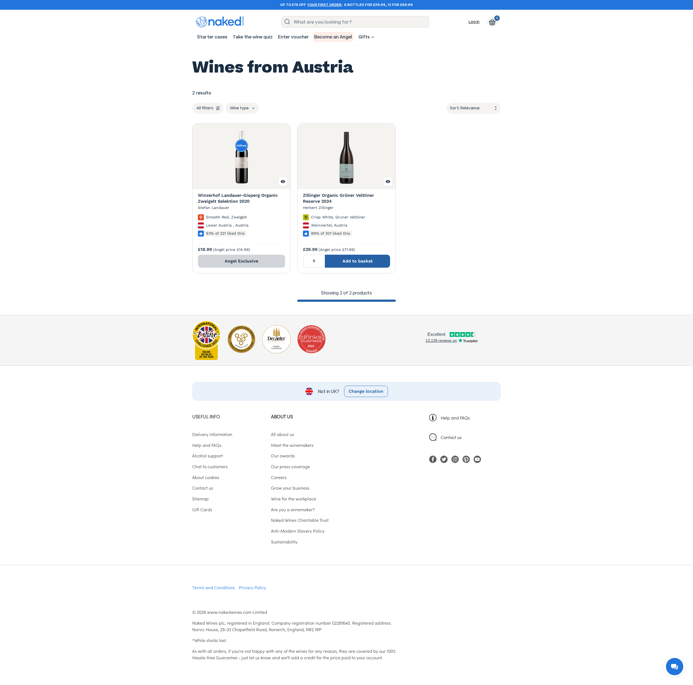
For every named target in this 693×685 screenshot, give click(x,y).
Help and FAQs (455, 418)
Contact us (451, 437)
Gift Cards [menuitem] (202, 509)
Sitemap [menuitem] (200, 499)
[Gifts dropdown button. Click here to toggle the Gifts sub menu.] (372, 37)
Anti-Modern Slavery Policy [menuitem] (298, 531)
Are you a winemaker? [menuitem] (293, 509)
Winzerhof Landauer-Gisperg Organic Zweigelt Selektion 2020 (238, 198)
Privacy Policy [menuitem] (252, 587)
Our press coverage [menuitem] (290, 466)
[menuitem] (212, 37)
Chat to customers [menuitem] (210, 466)
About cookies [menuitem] (205, 477)
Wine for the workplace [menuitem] (293, 499)
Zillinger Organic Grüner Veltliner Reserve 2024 (338, 198)
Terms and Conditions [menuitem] (213, 587)
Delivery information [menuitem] (212, 434)
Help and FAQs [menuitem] (206, 445)
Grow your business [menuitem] (290, 488)
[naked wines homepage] (219, 22)
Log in (474, 21)
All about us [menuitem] (282, 434)
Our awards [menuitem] (283, 455)
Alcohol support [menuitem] (207, 455)
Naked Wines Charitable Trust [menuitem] (300, 520)
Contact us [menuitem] (202, 488)
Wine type (239, 108)
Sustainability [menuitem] (284, 542)
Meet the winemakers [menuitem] (292, 445)
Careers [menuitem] (279, 477)
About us (282, 416)
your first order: (324, 5)
